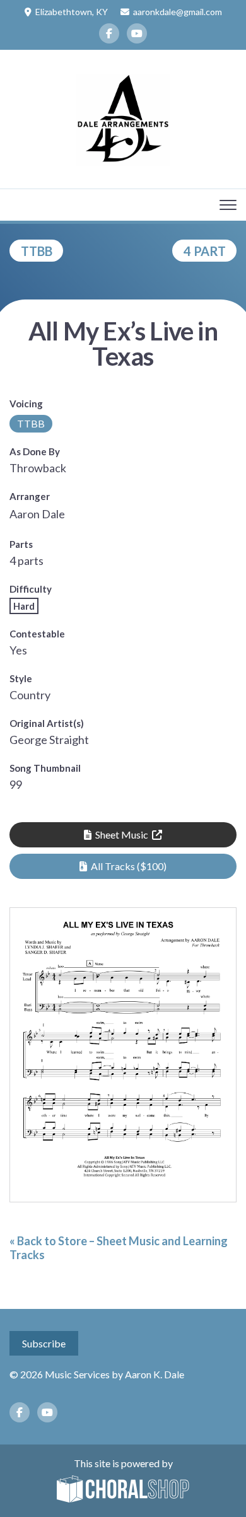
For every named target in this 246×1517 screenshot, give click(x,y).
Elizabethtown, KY (71, 11)
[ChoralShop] (123, 1489)
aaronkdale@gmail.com (177, 11)
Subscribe (44, 1343)
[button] (123, 866)
